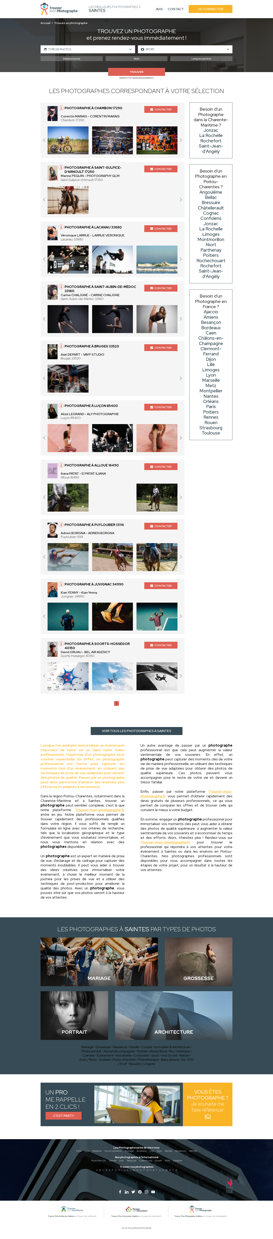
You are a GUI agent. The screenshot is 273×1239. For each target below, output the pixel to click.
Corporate (141, 1055)
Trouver (136, 72)
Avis (159, 9)
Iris (183, 1059)
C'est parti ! (63, 1116)
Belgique (131, 1160)
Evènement (105, 1055)
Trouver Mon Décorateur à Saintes (125, 1216)
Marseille (97, 1151)
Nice (159, 1151)
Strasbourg (180, 1151)
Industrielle (124, 1055)
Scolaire (104, 1059)
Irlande (112, 1160)
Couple (146, 1047)
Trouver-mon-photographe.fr (100, 809)
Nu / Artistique (179, 1051)
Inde (121, 1160)
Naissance (120, 1047)
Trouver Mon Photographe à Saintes (188, 1216)
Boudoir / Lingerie (142, 1064)
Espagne (177, 1160)
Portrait (142, 1051)
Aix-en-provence (113, 1151)
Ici (208, 1116)
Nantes (168, 1151)
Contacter (163, 109)
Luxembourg (145, 1160)
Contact (176, 9)
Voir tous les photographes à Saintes (136, 731)
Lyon (86, 1151)
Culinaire (88, 1055)
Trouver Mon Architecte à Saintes (61, 1216)
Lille (151, 1151)
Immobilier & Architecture (172, 1047)
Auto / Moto (88, 1059)
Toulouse (129, 1151)
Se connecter (210, 9)
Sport (155, 1055)
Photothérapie (148, 1059)
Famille (134, 1047)
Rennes (193, 1151)
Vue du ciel (169, 1055)
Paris (78, 1151)
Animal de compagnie (119, 1051)
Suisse (158, 1160)
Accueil (45, 23)
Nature (184, 1055)
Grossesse (103, 1047)
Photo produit (91, 1051)
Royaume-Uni (98, 1160)
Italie (167, 1160)
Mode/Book (158, 1051)
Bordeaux (141, 1151)
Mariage (87, 1047)
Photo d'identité (124, 1059)
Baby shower (170, 1059)
